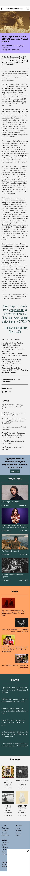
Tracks (18, 833)
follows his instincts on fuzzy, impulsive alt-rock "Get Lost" (13, 722)
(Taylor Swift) (13, 49)
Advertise (5, 831)
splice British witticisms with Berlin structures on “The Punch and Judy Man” (15, 734)
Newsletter (5, 828)
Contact (4, 833)
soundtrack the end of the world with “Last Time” (15, 700)
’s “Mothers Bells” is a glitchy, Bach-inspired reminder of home (15, 711)
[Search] (2, 9)
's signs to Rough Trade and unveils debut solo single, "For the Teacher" (14, 435)
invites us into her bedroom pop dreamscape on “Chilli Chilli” (15, 745)
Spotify (4, 845)
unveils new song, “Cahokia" (13, 448)
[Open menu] (28, 8)
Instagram (5, 842)
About (4, 826)
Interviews (6, 505)
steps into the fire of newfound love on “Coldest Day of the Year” (15, 690)
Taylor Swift (7, 57)
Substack (5, 847)
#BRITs (24, 318)
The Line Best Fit (15, 8)
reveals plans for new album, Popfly (14, 442)
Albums (18, 835)
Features (19, 831)
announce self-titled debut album (14, 428)
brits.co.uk (9, 379)
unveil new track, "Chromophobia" (13, 414)
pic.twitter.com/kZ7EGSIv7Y (16, 322)
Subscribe (15, 471)
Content (19, 826)
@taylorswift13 (16, 310)
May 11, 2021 (15, 332)
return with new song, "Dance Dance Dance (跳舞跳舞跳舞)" (14, 421)
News (4, 50)
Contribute (5, 835)
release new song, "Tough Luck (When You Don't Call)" (12, 407)
